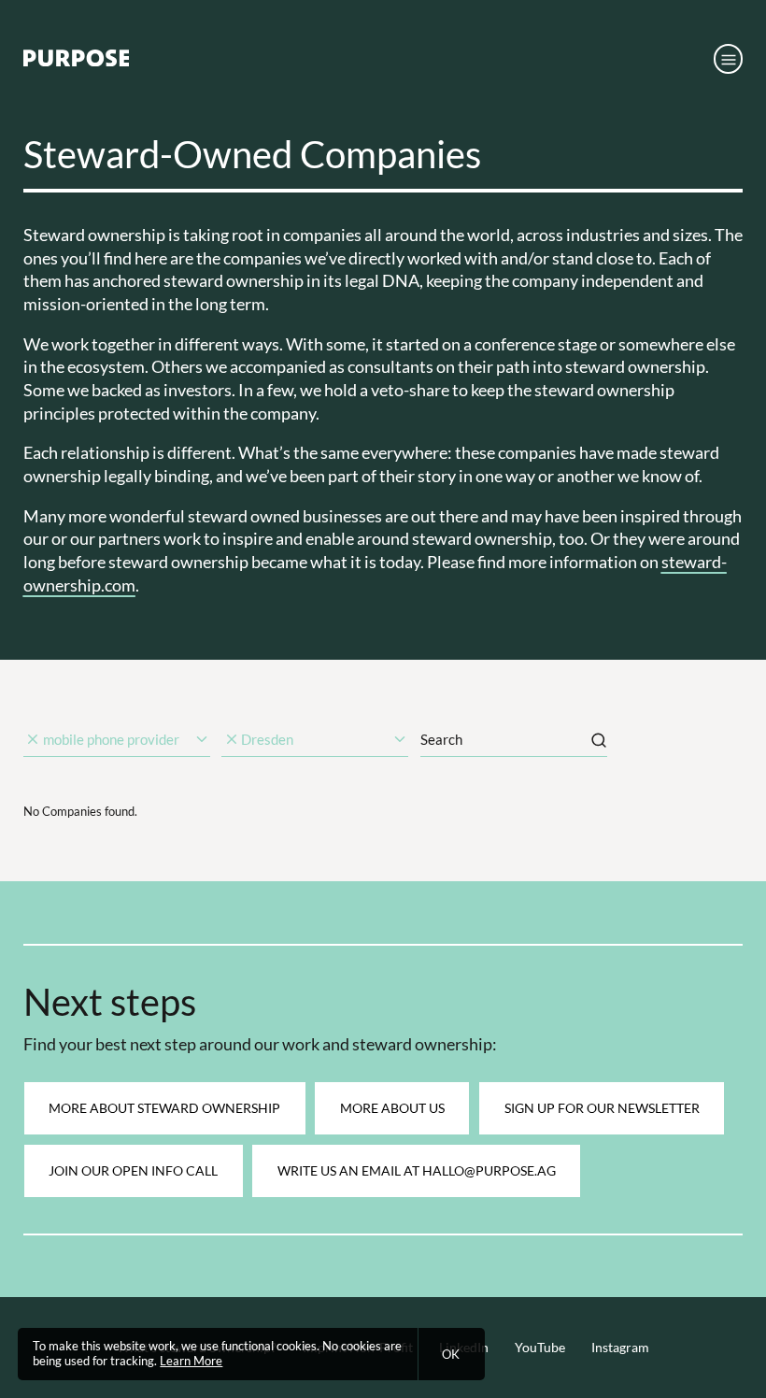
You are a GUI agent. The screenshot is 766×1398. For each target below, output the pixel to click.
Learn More (191, 1361)
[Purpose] (76, 62)
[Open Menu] (729, 59)
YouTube (540, 1347)
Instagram (620, 1347)
